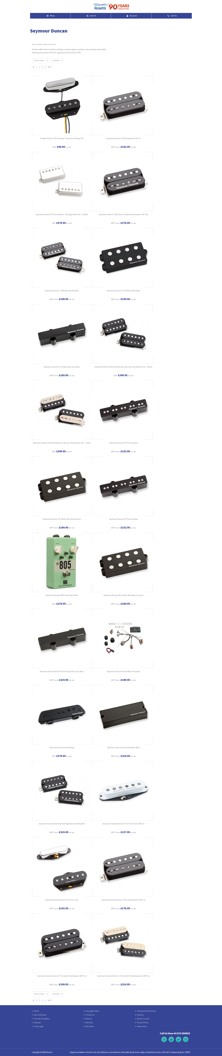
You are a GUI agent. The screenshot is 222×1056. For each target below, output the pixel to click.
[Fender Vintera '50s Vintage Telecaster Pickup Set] (62, 105)
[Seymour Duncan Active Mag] (62, 715)
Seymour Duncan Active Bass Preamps (123, 671)
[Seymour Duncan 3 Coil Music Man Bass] (123, 258)
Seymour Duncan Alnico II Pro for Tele (61, 900)
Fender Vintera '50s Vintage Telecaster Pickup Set (62, 138)
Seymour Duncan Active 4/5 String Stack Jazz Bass (62, 671)
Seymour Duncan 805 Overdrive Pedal (62, 595)
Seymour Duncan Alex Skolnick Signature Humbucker (62, 823)
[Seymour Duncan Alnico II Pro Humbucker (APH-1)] (123, 867)
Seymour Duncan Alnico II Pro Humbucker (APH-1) (123, 900)
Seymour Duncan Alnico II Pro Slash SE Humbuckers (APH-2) (123, 976)
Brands (40, 44)
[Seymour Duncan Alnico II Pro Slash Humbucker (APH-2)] (62, 943)
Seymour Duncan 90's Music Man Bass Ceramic (124, 595)
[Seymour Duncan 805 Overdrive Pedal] (62, 562)
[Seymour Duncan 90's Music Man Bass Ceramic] (123, 562)
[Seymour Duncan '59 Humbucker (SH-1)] (123, 105)
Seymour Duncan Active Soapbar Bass (123, 747)
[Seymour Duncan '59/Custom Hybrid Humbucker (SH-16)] (123, 181)
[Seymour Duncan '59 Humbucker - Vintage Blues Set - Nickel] (62, 181)
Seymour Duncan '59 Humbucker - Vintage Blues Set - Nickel (62, 214)
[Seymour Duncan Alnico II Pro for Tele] (62, 867)
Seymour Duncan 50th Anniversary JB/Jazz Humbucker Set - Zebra (62, 443)
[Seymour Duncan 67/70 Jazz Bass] (123, 410)
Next (50, 67)
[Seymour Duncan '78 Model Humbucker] (62, 258)
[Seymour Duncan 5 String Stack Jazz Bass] (62, 334)
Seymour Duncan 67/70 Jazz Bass (123, 443)
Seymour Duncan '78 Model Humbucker (62, 290)
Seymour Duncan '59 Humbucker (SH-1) (123, 138)
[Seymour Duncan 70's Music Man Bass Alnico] (62, 486)
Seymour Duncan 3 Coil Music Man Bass (123, 290)
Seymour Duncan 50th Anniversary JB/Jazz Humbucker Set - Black (123, 366)
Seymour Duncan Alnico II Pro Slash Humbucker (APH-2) (61, 976)
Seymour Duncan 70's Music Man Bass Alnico (62, 519)
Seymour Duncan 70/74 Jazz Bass (123, 519)
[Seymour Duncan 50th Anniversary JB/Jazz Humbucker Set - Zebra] (62, 410)
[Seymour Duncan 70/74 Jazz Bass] (123, 486)
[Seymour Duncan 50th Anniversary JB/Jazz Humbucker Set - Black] (123, 334)
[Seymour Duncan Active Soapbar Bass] (123, 715)
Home (34, 44)
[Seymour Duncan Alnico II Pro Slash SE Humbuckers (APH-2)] (123, 943)
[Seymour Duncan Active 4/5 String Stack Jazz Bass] (62, 638)
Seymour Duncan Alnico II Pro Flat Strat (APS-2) (123, 823)
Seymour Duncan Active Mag (62, 747)
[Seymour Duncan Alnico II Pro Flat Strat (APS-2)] (123, 791)
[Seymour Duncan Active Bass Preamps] (123, 638)
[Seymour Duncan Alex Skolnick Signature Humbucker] (62, 791)
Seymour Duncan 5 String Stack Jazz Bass (62, 366)
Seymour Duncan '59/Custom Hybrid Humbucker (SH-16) (123, 214)
